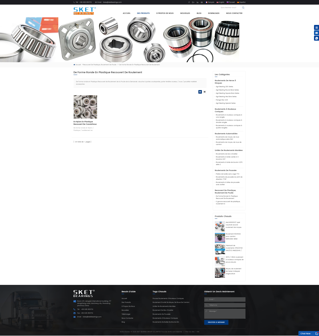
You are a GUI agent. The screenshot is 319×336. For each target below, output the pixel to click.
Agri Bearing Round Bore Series (227, 90)
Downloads (213, 13)
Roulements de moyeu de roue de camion (228, 143)
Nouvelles (185, 13)
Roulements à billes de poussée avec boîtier (227, 183)
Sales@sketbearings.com (112, 2)
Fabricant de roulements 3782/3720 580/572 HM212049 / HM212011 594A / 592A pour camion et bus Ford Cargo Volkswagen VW (234, 248)
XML (198, 332)
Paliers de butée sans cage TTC (227, 174)
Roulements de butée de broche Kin (166, 322)
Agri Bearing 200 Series (224, 87)
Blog (199, 13)
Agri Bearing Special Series (226, 103)
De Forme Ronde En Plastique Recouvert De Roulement (227, 197)
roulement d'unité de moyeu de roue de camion (171, 302)
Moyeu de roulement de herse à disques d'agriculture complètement (233, 271)
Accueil (126, 13)
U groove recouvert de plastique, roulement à (228, 203)
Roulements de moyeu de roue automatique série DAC (227, 138)
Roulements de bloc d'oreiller (226, 154)
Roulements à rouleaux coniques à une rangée (229, 116)
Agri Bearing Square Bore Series (227, 93)
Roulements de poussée (226, 170)
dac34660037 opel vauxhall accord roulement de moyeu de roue (233, 225)
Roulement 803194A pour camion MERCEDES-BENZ (233, 236)
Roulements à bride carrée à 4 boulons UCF (227, 158)
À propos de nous (165, 13)
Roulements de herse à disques (225, 81)
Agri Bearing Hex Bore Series (226, 97)
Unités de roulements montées (229, 150)
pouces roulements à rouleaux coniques (168, 298)
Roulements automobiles (226, 133)
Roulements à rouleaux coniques (225, 110)
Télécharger (126, 314)
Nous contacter (234, 13)
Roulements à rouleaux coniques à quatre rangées (229, 127)
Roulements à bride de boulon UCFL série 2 (229, 163)
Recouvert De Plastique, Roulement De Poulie (99, 65)
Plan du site (189, 332)
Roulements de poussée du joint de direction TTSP (229, 178)
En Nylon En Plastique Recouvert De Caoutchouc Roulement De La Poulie (85, 123)
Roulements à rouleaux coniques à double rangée (229, 121)
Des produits (143, 13)
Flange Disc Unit (222, 100)
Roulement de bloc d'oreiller (163, 310)
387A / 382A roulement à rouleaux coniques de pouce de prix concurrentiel (234, 259)
